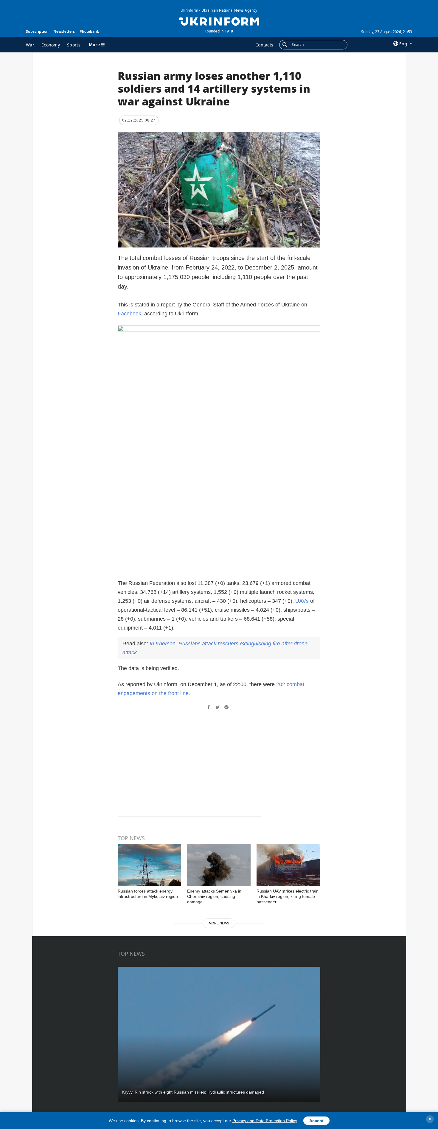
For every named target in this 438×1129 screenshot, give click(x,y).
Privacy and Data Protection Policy (264, 1120)
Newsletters (64, 31)
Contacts (264, 45)
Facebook (129, 314)
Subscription (37, 31)
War (30, 45)
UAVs (302, 601)
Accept (316, 1120)
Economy (50, 45)
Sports (73, 45)
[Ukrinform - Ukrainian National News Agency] (219, 21)
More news (219, 923)
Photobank (89, 31)
